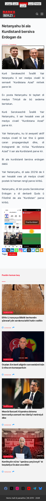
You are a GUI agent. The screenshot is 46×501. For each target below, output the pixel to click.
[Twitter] (33, 250)
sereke (12, 254)
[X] (8, 250)
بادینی (15, 4)
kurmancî (23, 4)
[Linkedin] (12, 250)
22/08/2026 (7, 327)
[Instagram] (20, 250)
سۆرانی (8, 4)
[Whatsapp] (16, 250)
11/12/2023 (5, 44)
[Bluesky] (40, 488)
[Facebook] (4, 250)
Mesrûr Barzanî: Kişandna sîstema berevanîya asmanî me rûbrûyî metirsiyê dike (22, 414)
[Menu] (42, 14)
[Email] (37, 250)
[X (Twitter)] (11, 488)
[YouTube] (28, 488)
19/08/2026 (7, 472)
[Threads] (29, 250)
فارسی (23, 6)
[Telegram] (25, 250)
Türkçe (37, 4)
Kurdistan (13, 44)
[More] (41, 250)
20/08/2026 (7, 375)
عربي (31, 4)
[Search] (37, 14)
